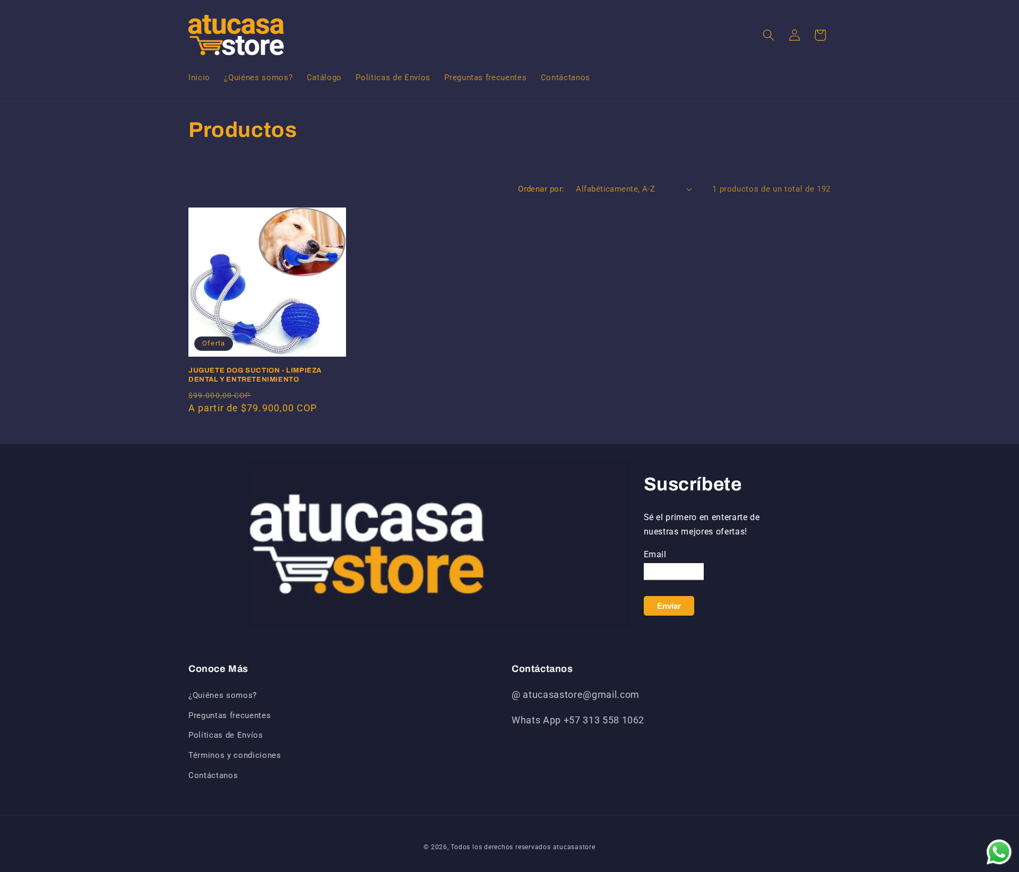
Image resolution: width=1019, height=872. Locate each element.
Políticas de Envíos (225, 735)
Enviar (669, 605)
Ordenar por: (541, 189)
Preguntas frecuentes (229, 715)
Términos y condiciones (234, 755)
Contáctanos (213, 775)
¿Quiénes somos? (222, 695)
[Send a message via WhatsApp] (999, 852)
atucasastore (574, 847)
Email (655, 554)
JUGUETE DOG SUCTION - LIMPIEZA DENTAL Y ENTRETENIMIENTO (255, 375)
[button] (768, 35)
